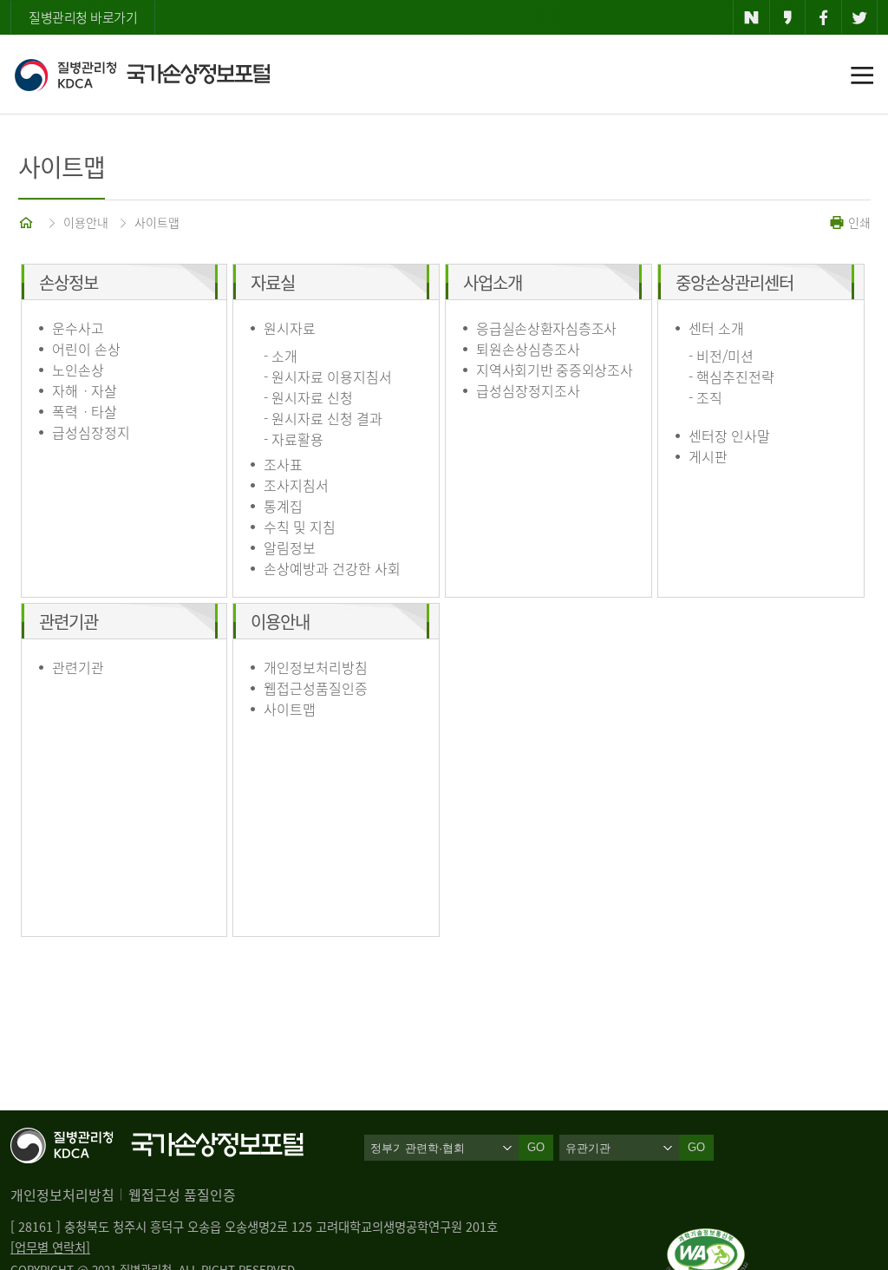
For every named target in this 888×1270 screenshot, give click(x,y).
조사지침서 (296, 485)
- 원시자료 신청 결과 (323, 418)
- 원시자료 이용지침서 (328, 376)
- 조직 (705, 397)
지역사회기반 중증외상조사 (554, 369)
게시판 (708, 456)
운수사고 (78, 328)
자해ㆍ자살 (84, 390)
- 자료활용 (293, 439)
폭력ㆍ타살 (84, 411)
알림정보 (290, 547)
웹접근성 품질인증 (182, 1194)
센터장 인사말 (729, 435)
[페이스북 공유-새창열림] (823, 17)
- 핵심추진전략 (731, 376)
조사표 (283, 464)
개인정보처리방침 (316, 667)
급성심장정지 (91, 432)
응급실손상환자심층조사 (546, 328)
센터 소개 (716, 328)
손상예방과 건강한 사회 (332, 568)
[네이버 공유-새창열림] (751, 17)
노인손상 (78, 369)
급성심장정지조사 (528, 390)
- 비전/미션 (721, 355)
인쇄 (858, 222)
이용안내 (85, 222)
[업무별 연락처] (50, 1247)
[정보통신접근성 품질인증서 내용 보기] (707, 1238)
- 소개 (280, 355)
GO (696, 1147)
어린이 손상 (86, 348)
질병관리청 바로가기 (83, 17)
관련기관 (78, 667)
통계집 (283, 505)
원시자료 (290, 328)
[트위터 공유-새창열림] (860, 17)
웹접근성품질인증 (316, 688)
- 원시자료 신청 (308, 397)
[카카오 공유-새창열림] (788, 17)
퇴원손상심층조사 (528, 348)
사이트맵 (157, 222)
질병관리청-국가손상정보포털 (142, 75)
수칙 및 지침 (300, 526)
